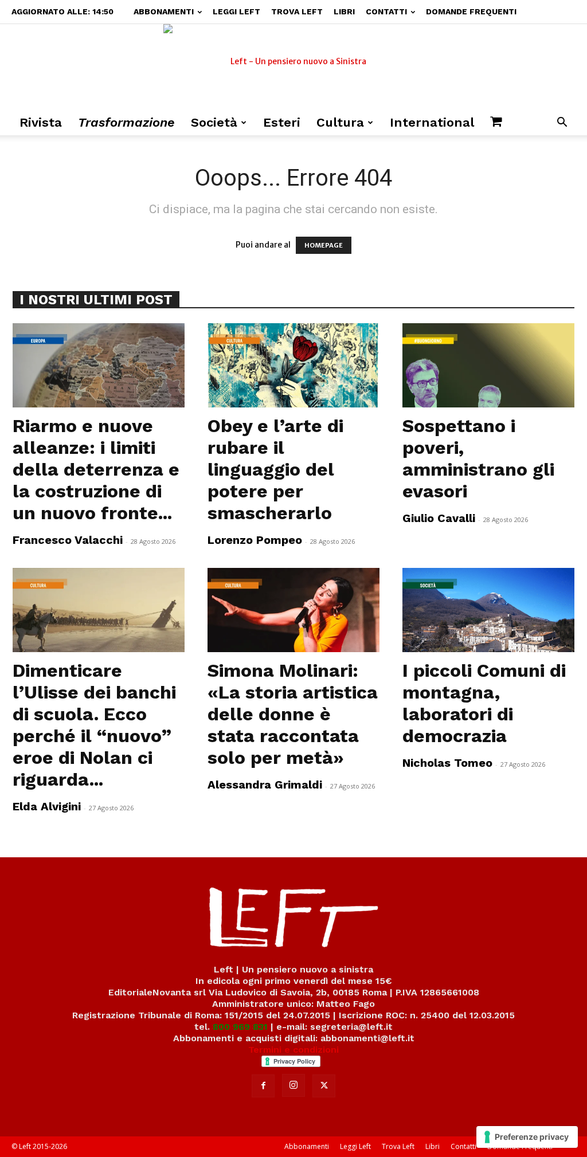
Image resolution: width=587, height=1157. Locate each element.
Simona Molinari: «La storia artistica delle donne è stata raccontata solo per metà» (293, 714)
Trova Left (297, 11)
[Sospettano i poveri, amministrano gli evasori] (488, 365)
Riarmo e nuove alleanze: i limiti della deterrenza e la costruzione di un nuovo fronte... (96, 469)
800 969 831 (240, 1026)
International (432, 122)
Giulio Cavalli (438, 518)
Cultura (340, 122)
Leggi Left (236, 11)
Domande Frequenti (471, 11)
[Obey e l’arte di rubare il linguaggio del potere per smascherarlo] (293, 365)
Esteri (281, 122)
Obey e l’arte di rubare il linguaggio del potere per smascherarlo (275, 469)
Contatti (386, 11)
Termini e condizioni (293, 1049)
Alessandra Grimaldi (265, 784)
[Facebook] (263, 1085)
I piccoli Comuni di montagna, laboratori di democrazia (484, 703)
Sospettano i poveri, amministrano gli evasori (478, 458)
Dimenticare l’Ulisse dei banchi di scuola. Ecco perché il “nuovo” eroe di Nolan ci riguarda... (94, 725)
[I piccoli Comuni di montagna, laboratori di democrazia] (488, 610)
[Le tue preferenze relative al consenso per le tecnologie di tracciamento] (527, 1137)
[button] (562, 123)
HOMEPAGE (323, 245)
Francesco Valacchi (68, 540)
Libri (344, 11)
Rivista (40, 122)
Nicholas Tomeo (447, 763)
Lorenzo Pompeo (255, 540)
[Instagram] (293, 1085)
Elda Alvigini (47, 806)
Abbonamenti (164, 11)
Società (214, 122)
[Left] (293, 67)
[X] (323, 1085)
